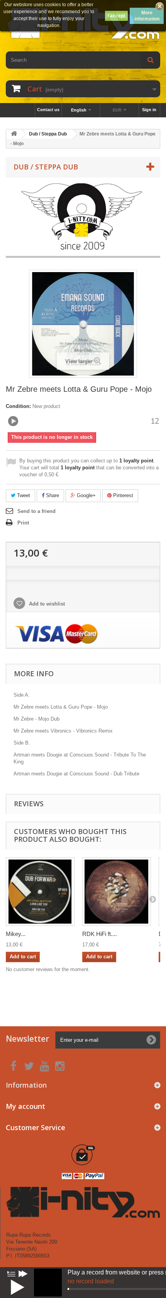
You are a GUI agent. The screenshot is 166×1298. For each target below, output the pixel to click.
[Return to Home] (14, 134)
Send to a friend (36, 511)
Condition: (18, 406)
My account (25, 1106)
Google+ (85, 495)
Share (51, 495)
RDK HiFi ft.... (99, 934)
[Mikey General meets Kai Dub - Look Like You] (40, 891)
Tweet (22, 495)
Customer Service (35, 1127)
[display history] (11, 1273)
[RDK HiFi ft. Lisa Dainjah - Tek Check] (116, 891)
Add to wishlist (46, 604)
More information (146, 16)
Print (23, 523)
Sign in (149, 109)
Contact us (48, 109)
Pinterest (122, 495)
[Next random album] (23, 1273)
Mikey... (15, 934)
